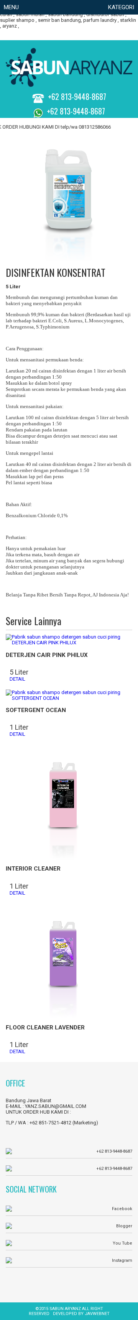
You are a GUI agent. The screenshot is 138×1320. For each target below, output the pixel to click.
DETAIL (17, 679)
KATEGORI (121, 7)
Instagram (122, 1260)
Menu (11, 7)
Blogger (124, 1226)
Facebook (122, 1208)
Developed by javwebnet (81, 1313)
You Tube (122, 1243)
